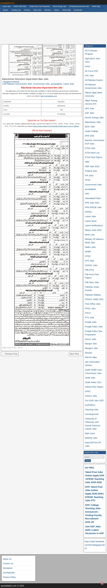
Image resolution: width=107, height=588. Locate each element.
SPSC (88, 391)
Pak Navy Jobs (92, 282)
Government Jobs (41, 84)
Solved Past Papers (94, 387)
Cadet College (91, 131)
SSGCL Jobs (91, 396)
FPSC (87, 180)
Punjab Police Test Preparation (39, 6)
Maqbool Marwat (11, 82)
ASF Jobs (89, 113)
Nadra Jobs (90, 247)
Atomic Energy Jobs (59, 6)
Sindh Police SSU (93, 382)
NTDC (88, 256)
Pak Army (27, 10)
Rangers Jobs (91, 348)
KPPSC (88, 212)
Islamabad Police (93, 198)
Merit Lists (90, 235)
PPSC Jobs (90, 308)
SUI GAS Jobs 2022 (94, 400)
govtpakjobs (56, 84)
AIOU (87, 66)
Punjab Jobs (90, 322)
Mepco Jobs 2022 (93, 230)
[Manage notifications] (102, 583)
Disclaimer (8, 568)
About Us (7, 559)
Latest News (91, 221)
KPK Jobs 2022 (92, 203)
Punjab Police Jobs (94, 326)
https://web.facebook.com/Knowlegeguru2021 (95, 544)
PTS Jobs (89, 317)
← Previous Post (10, 354)
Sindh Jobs (90, 378)
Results (5, 10)
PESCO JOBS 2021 (94, 299)
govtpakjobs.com (7, 3)
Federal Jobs (91, 171)
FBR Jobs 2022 (92, 166)
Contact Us (8, 563)
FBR (87, 162)
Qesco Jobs (90, 339)
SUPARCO (90, 405)
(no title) (89, 467)
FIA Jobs (89, 175)
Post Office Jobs (92, 304)
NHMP (88, 252)
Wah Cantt (90, 433)
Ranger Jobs (91, 343)
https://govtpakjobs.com (48, 96)
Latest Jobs (7, 6)
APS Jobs (89, 108)
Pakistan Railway (93, 295)
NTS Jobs (89, 261)
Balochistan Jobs (93, 122)
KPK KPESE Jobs (93, 207)
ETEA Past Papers (93, 157)
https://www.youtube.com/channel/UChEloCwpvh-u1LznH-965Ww (56, 126)
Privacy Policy (9, 577)
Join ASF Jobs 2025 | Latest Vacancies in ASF (94, 530)
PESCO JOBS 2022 (20, 6)
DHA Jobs (89, 136)
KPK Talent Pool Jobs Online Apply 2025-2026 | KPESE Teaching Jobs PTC (94, 494)
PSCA (88, 313)
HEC (87, 194)
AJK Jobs (89, 75)
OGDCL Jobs (91, 265)
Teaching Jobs (16, 10)
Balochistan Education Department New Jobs (25, 79)
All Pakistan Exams (94, 80)
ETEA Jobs (90, 148)
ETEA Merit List (92, 153)
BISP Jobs (90, 126)
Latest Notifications (94, 225)
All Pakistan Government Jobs (79, 6)
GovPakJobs (78, 10)
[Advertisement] (53, 28)
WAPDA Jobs (91, 438)
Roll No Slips (96, 6)
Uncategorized (91, 414)
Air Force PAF (91, 71)
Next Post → (76, 354)
